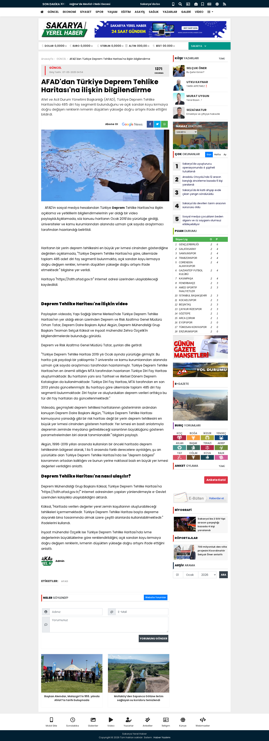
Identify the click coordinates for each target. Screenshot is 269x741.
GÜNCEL (53, 12)
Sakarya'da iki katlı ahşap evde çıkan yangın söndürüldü (198, 192)
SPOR (99, 12)
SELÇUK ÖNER (196, 68)
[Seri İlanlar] (202, 4)
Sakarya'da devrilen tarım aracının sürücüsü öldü (200, 205)
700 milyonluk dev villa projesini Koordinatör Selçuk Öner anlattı (212, 550)
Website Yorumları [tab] (155, 597)
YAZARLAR (170, 12)
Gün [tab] (209, 154)
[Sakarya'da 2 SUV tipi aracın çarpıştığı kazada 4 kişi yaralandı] (185, 524)
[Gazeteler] (209, 4)
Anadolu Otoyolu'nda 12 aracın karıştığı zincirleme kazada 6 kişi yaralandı (199, 180)
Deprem (118, 208)
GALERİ (186, 12)
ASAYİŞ (140, 12)
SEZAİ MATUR (196, 110)
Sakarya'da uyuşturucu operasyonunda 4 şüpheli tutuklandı (195, 167)
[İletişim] (188, 4)
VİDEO (199, 12)
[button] (210, 12)
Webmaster (203, 725)
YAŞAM (112, 12)
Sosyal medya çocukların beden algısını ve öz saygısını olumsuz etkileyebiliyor (199, 220)
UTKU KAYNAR (197, 82)
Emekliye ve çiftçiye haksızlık (203, 114)
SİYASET (85, 12)
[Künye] (217, 4)
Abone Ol (111, 124)
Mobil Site (51, 725)
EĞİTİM (126, 12)
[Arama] (180, 4)
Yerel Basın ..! (194, 100)
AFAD (64, 581)
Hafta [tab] (217, 154)
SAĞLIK (154, 12)
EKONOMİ (69, 12)
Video (111, 725)
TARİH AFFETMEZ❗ (197, 86)
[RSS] (224, 4)
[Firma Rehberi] (196, 4)
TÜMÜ (222, 58)
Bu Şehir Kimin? (195, 72)
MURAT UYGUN (197, 96)
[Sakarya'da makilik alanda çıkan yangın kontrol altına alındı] (200, 405)
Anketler (148, 725)
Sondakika (72, 725)
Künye (182, 725)
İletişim (166, 725)
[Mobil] (173, 4)
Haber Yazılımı (162, 737)
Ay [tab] (225, 154)
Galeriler (93, 725)
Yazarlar (129, 725)
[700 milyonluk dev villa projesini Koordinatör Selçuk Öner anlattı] (185, 552)
